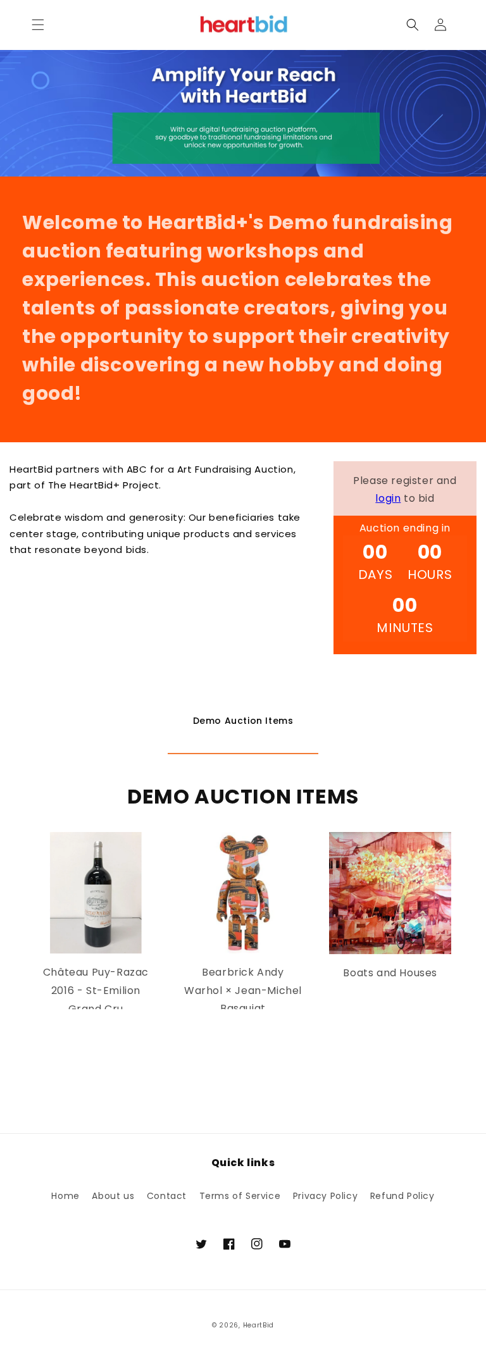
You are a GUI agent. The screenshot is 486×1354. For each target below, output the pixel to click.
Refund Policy (402, 1195)
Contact (167, 1195)
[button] (38, 25)
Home (65, 1195)
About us (113, 1195)
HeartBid (259, 1325)
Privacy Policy (325, 1195)
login (388, 498)
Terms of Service (240, 1195)
